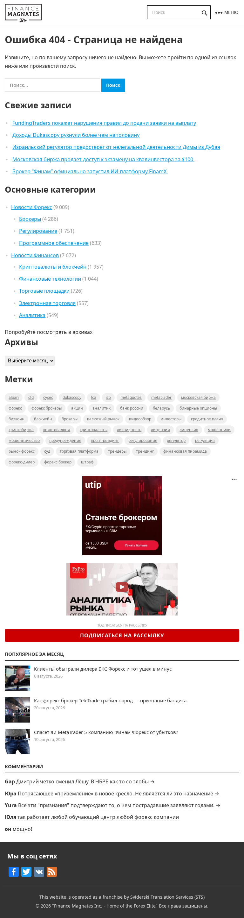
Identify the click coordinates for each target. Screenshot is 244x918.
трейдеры (117, 451)
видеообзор (140, 419)
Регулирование (38, 230)
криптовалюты (93, 429)
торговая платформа (79, 451)
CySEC (48, 397)
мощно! (22, 829)
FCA (93, 397)
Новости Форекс (31, 207)
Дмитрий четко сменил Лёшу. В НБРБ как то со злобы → (85, 781)
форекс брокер (57, 462)
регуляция (205, 440)
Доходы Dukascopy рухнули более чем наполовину (75, 134)
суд (47, 451)
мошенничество (24, 440)
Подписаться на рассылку (122, 635)
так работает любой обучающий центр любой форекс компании (98, 816)
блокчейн (43, 419)
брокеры (70, 419)
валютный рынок (103, 419)
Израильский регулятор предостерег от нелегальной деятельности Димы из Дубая (116, 146)
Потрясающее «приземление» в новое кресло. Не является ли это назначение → (118, 793)
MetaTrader (161, 397)
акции (77, 408)
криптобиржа (21, 429)
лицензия (189, 429)
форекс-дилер (22, 462)
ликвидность (129, 429)
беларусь (161, 408)
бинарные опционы (198, 408)
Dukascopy (72, 397)
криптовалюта (56, 429)
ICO (108, 397)
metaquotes (131, 397)
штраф (87, 462)
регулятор (176, 440)
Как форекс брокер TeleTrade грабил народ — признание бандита (110, 700)
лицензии (160, 429)
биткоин (16, 419)
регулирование (142, 440)
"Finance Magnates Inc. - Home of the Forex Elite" (105, 906)
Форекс (15, 408)
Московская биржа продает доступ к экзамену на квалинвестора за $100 (103, 159)
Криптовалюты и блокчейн (52, 266)
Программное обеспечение (54, 242)
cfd (31, 397)
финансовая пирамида (185, 451)
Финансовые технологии (50, 278)
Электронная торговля (47, 303)
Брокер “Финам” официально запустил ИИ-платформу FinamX (90, 171)
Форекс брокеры (46, 408)
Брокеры (30, 218)
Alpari (14, 397)
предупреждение (65, 440)
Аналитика (32, 315)
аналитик (101, 408)
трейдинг (145, 451)
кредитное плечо (207, 419)
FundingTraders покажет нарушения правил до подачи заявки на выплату (104, 122)
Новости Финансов (35, 255)
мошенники (219, 429)
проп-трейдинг (105, 440)
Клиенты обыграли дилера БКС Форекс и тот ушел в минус (103, 669)
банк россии (131, 408)
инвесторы (171, 419)
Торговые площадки (44, 290)
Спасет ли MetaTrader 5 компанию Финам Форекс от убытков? (106, 732)
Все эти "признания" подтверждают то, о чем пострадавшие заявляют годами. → (119, 805)
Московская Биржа (198, 397)
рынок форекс (22, 451)
